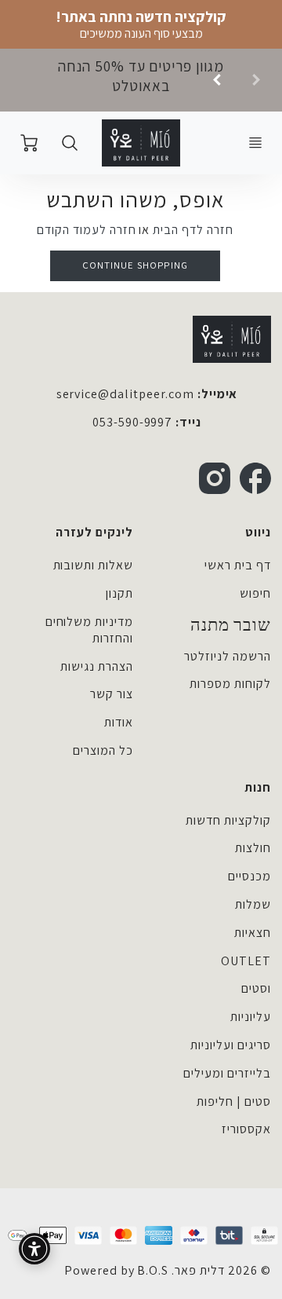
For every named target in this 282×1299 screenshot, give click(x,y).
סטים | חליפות (233, 1101)
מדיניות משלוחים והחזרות (89, 629)
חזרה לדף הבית (193, 229)
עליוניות (250, 1016)
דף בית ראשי (237, 565)
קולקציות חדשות (228, 820)
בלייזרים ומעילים (226, 1073)
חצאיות (252, 932)
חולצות (253, 848)
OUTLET (246, 961)
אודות (118, 722)
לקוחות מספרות (230, 683)
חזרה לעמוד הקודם (86, 229)
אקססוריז (246, 1129)
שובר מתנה (230, 625)
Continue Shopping (135, 265)
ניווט (258, 532)
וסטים (256, 988)
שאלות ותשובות (93, 565)
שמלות (253, 904)
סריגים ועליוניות (230, 1045)
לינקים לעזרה (94, 532)
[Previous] (217, 80)
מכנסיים (249, 876)
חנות (257, 787)
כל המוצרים (103, 750)
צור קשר (111, 694)
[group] (140, 80)
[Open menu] (255, 143)
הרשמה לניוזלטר (227, 656)
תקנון (119, 593)
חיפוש (255, 593)
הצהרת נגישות (96, 666)
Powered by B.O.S (116, 1270)
